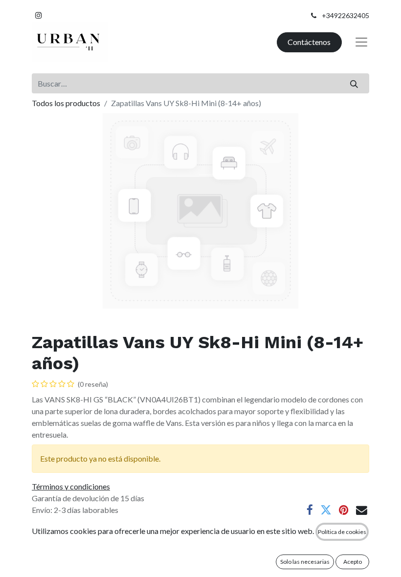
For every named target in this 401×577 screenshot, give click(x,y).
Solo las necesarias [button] (305, 561)
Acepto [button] (352, 561)
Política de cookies (342, 531)
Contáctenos (309, 41)
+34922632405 (345, 15)
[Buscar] (354, 83)
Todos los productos (66, 103)
